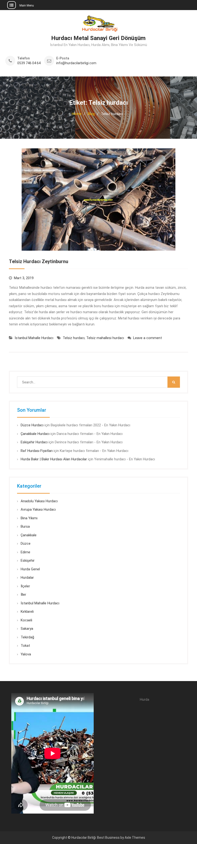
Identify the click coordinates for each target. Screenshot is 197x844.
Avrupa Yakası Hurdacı (38, 509)
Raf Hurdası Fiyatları (37, 451)
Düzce (26, 543)
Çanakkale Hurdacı (35, 434)
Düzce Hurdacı (32, 425)
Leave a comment (147, 338)
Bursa (25, 526)
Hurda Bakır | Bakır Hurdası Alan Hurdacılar (54, 459)
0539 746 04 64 (29, 63)
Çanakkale (29, 535)
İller (23, 594)
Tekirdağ (27, 637)
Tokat (25, 645)
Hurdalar (27, 577)
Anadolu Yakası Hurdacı (39, 501)
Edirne (25, 552)
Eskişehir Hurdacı (34, 442)
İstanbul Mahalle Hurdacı (34, 338)
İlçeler (25, 586)
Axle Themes (135, 837)
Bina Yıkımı (29, 518)
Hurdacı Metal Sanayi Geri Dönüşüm (98, 38)
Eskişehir (28, 560)
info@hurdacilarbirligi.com (76, 63)
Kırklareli (27, 611)
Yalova (26, 654)
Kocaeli (26, 620)
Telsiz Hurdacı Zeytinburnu (38, 261)
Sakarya (27, 628)
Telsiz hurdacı (74, 338)
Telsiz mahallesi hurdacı (105, 338)
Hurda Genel (30, 569)
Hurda (144, 699)
